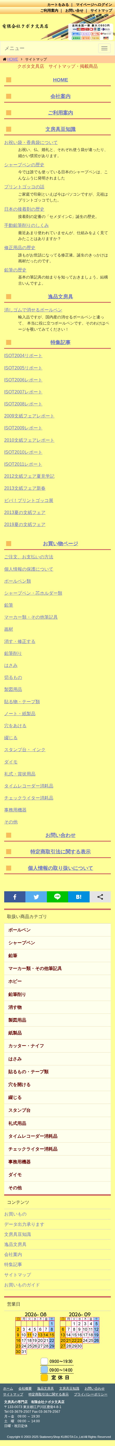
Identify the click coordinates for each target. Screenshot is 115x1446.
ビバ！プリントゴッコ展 (28, 500)
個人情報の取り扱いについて (60, 868)
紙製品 (15, 1033)
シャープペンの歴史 (24, 164)
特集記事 (61, 342)
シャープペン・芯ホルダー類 (33, 593)
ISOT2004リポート (23, 355)
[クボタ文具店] (57, 27)
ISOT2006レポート (23, 380)
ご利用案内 (49, 10)
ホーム (8, 1388)
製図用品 (13, 689)
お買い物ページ (60, 543)
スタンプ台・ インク (24, 749)
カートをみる (58, 5)
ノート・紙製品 (19, 713)
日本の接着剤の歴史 (24, 209)
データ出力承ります (24, 1224)
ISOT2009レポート (23, 428)
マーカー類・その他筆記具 (31, 617)
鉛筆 (8, 605)
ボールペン (19, 930)
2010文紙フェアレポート (29, 440)
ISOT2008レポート (23, 404)
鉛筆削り (13, 653)
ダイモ (11, 762)
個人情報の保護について (28, 569)
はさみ (11, 665)
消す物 (15, 1007)
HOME (12, 59)
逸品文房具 (60, 296)
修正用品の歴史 (19, 247)
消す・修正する (19, 641)
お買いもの (15, 1214)
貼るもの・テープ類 (28, 1071)
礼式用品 (17, 1123)
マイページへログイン (94, 5)
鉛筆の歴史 (15, 270)
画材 (8, 629)
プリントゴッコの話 (24, 186)
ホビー (15, 981)
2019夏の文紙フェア (24, 524)
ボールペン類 (17, 581)
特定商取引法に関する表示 (60, 851)
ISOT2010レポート (23, 452)
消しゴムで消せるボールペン (33, 310)
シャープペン (21, 942)
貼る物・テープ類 (22, 701)
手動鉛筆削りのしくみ (26, 225)
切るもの (13, 677)
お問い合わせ (60, 835)
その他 (11, 822)
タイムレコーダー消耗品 (28, 786)
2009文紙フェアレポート (29, 416)
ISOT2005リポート (23, 368)
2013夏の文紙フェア (24, 512)
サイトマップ (101, 10)
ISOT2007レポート (23, 392)
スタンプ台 (19, 1110)
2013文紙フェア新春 (24, 488)
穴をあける (15, 725)
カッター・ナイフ (26, 1045)
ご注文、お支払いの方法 (28, 556)
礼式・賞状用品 (19, 774)
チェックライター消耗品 (28, 798)
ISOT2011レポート (23, 464)
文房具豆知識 (60, 129)
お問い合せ (74, 10)
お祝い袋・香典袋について (31, 142)
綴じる (11, 737)
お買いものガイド (22, 1284)
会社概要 (25, 1388)
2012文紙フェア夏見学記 (29, 476)
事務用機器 (15, 810)
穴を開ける (19, 1084)
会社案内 (61, 96)
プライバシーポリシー (90, 1394)
